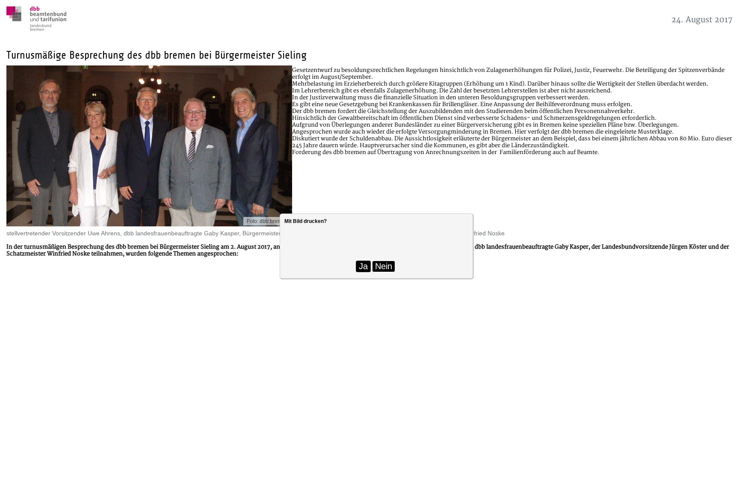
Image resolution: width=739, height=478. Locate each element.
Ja (363, 266)
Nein (383, 266)
